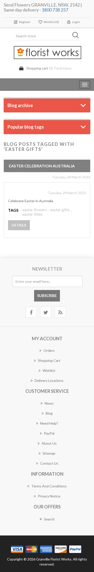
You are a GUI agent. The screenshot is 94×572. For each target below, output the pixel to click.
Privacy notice (49, 496)
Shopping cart (49, 360)
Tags (13, 210)
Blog (49, 413)
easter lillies (32, 214)
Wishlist (49, 370)
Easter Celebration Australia (42, 165)
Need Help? (49, 423)
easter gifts (60, 209)
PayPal (49, 433)
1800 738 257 (55, 10)
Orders (49, 350)
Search (49, 519)
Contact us (49, 463)
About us (49, 443)
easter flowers (34, 209)
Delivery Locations (49, 380)
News (49, 403)
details (19, 225)
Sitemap (49, 453)
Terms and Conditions (49, 486)
